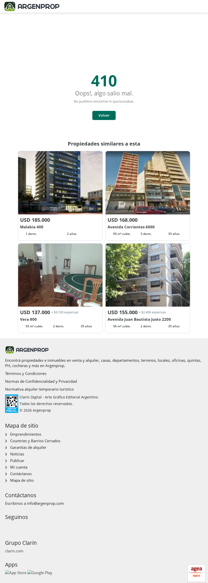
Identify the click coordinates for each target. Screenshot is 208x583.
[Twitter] (32, 526)
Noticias (17, 453)
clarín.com (14, 550)
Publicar (17, 460)
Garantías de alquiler (28, 447)
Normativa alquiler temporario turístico (39, 389)
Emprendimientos (25, 434)
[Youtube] (24, 526)
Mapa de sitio (22, 480)
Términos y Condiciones (25, 373)
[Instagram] (16, 526)
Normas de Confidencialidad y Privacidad (41, 381)
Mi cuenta (18, 467)
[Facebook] (8, 526)
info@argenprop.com (45, 503)
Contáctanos (21, 473)
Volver (104, 115)
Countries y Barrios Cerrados (35, 440)
